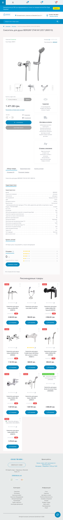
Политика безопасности (46, 497)
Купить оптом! (38, 169)
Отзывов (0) (10, 172)
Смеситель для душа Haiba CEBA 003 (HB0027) (31, 398)
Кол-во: (8, 114)
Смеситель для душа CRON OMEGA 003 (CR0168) (50, 353)
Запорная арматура (17, 498)
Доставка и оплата (45, 122)
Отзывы (46, 500)
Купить (28, 99)
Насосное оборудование (16, 497)
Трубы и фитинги (16, 502)
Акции (46, 508)
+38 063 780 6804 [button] (16, 459)
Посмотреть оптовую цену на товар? (15, 110)
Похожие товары (23, 172)
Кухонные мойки (16, 495)
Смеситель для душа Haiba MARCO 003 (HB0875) (13, 432)
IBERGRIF (55, 42)
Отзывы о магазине (45, 148)
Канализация (16, 500)
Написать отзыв (12, 264)
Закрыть (56, 8)
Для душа (14, 26)
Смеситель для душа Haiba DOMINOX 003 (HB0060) (13, 353)
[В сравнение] (20, 284)
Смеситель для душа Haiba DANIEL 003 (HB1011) (13, 398)
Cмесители (8, 26)
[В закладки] (20, 286)
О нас (46, 491)
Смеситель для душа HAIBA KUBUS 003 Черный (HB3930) (50, 308)
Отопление (17, 493)
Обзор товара (11, 169)
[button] (29, 15)
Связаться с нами (16, 465)
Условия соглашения (46, 498)
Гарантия (45, 104)
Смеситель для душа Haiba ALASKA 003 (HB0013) (13, 308)
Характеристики (25, 169)
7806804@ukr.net (17, 475)
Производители (46, 506)
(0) (49, 39)
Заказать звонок (54, 16)
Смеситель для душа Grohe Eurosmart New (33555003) (50, 389)
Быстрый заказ (18, 128)
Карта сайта (46, 504)
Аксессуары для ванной (17, 504)
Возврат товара (46, 502)
